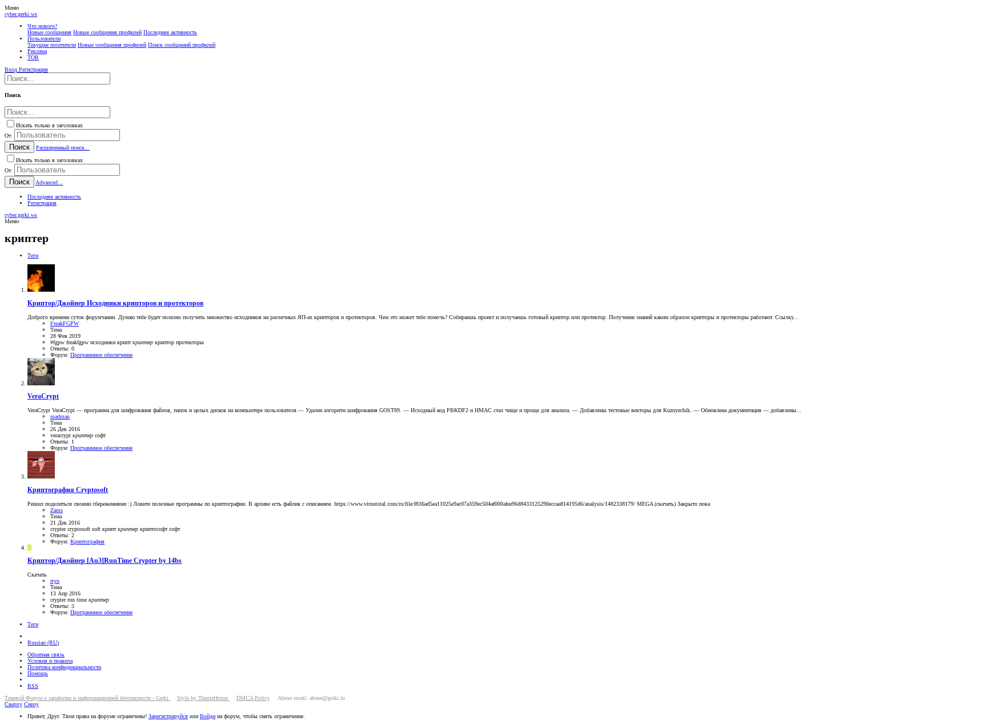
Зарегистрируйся (168, 716)
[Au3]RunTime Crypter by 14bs (104, 561)
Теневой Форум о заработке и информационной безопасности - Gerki (87, 698)
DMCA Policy (253, 698)
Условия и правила (50, 661)
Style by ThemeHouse (203, 698)
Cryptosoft (67, 490)
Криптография (87, 541)
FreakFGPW (64, 323)
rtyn (54, 581)
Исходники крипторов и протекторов (115, 303)
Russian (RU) (43, 642)
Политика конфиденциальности (64, 667)
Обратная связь (46, 654)
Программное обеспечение (101, 355)
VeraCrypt (43, 396)
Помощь (37, 673)
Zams (56, 510)
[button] (12, 8)
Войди (207, 716)
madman (60, 416)
